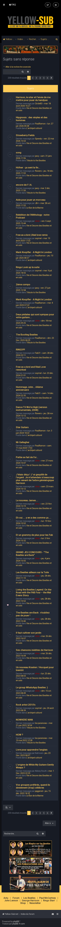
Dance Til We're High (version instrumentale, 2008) (31, 408)
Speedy (38, 139)
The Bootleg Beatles (27, 334)
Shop (23, 903)
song (18, 152)
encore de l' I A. (24, 184)
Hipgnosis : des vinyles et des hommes (31, 119)
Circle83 (38, 103)
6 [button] (47, 78)
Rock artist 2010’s (25, 704)
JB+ (37, 203)
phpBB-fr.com (18, 924)
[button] (51, 78)
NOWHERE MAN (24, 719)
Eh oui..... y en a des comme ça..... (33, 517)
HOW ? (19, 734)
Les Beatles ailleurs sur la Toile (32, 572)
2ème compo (23, 284)
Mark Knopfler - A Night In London (34, 252)
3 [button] (36, 78)
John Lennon (11, 900)
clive (37, 221)
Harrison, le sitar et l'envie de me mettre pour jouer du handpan (33, 99)
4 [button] (40, 78)
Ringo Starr (49, 900)
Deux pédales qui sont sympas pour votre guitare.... (35, 316)
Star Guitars (22, 427)
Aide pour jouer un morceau (30, 199)
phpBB (16, 921)
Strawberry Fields (25, 135)
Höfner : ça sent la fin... (28, 167)
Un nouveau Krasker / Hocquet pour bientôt (35, 669)
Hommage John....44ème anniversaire (29, 388)
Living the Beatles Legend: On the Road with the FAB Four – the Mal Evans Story (33, 592)
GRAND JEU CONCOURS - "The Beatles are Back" (32, 553)
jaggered (39, 791)
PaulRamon (40, 124)
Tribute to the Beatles (36, 160)
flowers (38, 171)
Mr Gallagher (22, 442)
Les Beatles (29, 898)
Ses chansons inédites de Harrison (34, 650)
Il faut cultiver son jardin (28, 632)
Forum (16, 898)
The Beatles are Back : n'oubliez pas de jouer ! (33, 614)
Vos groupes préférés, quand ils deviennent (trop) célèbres (33, 786)
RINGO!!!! (20, 349)
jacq (37, 156)
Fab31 (38, 353)
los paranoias (41, 723)
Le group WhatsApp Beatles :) (32, 687)
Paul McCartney (47, 898)
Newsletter (35, 903)
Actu (6, 898)
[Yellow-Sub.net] (30, 21)
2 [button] (32, 78)
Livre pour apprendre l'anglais (32, 749)
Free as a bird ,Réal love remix (32, 234)
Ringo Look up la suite (27, 267)
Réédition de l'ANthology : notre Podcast (32, 216)
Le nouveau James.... (27, 500)
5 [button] (43, 78)
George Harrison (30, 900)
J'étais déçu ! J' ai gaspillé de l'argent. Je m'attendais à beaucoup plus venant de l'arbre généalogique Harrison (35, 478)
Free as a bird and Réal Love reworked (31, 368)
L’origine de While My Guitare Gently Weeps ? (35, 766)
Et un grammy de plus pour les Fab (34, 534)
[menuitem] (12, 4)
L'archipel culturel (34, 128)
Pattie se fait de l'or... (27, 457)
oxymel (38, 238)
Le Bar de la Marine (34, 208)
